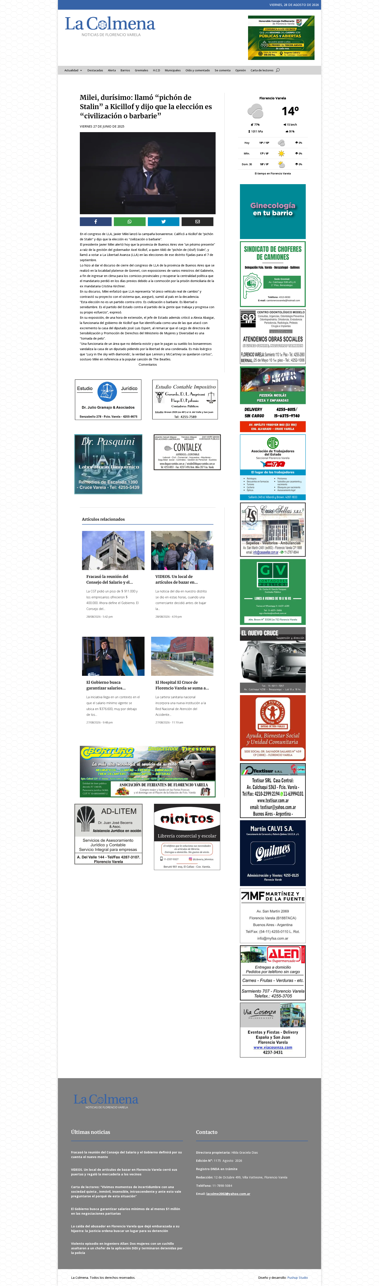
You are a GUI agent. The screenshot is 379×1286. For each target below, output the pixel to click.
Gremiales (141, 70)
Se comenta (223, 70)
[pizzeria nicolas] (273, 399)
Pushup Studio (297, 1277)
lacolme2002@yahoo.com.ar (228, 1194)
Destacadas (95, 70)
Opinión (240, 70)
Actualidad (71, 70)
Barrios (125, 70)
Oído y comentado (198, 70)
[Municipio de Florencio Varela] (273, 211)
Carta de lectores (262, 70)
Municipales (173, 70)
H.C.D (156, 70)
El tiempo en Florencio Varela (273, 173)
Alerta (112, 70)
